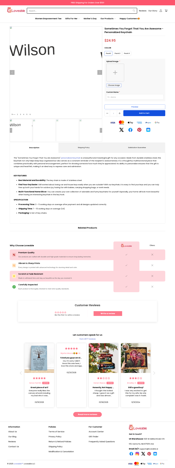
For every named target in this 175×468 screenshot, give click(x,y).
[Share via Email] (148, 130)
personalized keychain (71, 158)
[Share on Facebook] (130, 130)
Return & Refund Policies (60, 441)
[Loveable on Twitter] (143, 454)
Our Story (152, 10)
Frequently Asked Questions (102, 441)
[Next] (99, 72)
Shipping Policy (84, 147)
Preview (134, 107)
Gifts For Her (71, 18)
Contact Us (13, 446)
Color (108, 48)
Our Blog (12, 436)
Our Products (106, 18)
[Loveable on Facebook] (131, 454)
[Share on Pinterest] (139, 130)
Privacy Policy (55, 436)
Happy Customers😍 (130, 18)
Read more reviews (87, 414)
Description (34, 148)
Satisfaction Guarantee (137, 147)
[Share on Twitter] (121, 130)
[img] (39, 348)
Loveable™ (18, 463)
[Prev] (12, 72)
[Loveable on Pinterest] (149, 454)
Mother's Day (90, 18)
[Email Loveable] (155, 454)
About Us (12, 431)
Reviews (142, 10)
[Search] (134, 10)
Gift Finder (93, 436)
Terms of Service (56, 431)
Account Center (96, 431)
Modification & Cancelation (61, 451)
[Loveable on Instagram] (137, 454)
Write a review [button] (108, 313)
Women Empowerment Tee (48, 18)
